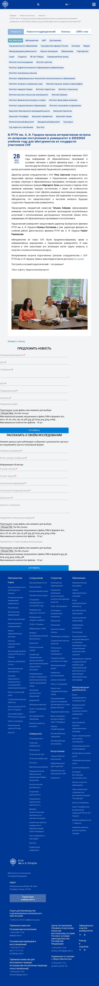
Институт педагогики (45, 89)
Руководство (34, 750)
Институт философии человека (63, 100)
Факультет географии (18, 116)
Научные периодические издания (14, 644)
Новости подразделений (41, 31)
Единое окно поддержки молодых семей (59, 691)
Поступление (77, 632)
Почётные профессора (38, 758)
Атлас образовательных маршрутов (79, 603)
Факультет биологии (62, 111)
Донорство (33, 643)
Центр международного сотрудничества (79, 698)
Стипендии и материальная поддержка (56, 613)
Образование (67, 51)
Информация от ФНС (37, 629)
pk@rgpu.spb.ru (16, 935)
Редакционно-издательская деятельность (35, 802)
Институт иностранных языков (23, 73)
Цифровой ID (34, 700)
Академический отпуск (60, 712)
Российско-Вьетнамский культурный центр (79, 775)
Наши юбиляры (35, 587)
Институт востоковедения (21, 62)
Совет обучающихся (59, 606)
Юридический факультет (49, 122)
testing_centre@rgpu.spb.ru (62, 951)
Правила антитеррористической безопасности (38, 636)
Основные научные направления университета (15, 600)
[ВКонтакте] (81, 935)
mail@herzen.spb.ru (32, 920)
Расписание (55, 625)
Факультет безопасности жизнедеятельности (29, 111)
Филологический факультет (21, 122)
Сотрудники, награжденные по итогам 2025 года (36, 603)
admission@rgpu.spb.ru (19, 975)
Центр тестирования (80, 803)
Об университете (36, 739)
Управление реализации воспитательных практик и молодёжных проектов (60, 596)
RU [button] (66, 4)
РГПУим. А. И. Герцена (27, 862)
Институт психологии (68, 89)
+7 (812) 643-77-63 (17, 972)
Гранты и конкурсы (15, 721)
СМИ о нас (82, 31)
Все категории (15, 40)
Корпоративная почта (38, 583)
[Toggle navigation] (94, 4)
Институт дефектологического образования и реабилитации (36, 67)
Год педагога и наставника (21, 127)
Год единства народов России (54, 46)
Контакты (33, 763)
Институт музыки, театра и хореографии (64, 84)
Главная (13, 16)
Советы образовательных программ (79, 593)
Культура (76, 46)
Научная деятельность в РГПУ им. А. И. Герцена (17, 590)
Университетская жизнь (58, 57)
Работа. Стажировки (59, 684)
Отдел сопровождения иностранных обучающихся (81, 739)
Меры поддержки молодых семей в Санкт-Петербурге (58, 719)
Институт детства (44, 62)
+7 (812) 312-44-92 (17, 920)
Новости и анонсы (27, 16)
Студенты (22, 57)
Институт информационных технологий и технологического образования (42, 78)
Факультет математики (42, 116)
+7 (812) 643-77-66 (17, 932)
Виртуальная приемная (38, 767)
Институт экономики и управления (65, 105)
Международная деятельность (23, 51)
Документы (55, 778)
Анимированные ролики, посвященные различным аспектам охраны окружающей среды (38, 680)
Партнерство (82, 51)
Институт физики (59, 95)
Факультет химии (64, 116)
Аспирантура (13, 608)
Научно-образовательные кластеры (15, 634)
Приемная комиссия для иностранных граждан (80, 830)
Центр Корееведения (80, 768)
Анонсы (65, 31)
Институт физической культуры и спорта (27, 100)
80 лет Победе (36, 57)
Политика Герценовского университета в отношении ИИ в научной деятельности (17, 682)
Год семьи (68, 122)
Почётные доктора (36, 754)
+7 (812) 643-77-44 (58, 948)
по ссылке (78, 259)
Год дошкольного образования (23, 46)
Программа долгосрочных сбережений (35, 693)
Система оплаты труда (38, 595)
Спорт (11, 57)
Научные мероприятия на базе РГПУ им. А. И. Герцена (17, 654)
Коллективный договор (38, 591)
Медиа (86, 46)
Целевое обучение (58, 680)
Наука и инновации (49, 51)
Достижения (55, 40)
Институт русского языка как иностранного (28, 95)
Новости (42, 16)
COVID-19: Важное (36, 624)
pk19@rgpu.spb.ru (17, 954)
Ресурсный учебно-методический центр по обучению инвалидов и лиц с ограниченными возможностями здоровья (80, 645)
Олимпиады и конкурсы (60, 636)
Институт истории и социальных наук (26, 84)
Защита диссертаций (16, 619)
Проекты (32, 843)
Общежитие (55, 621)
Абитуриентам (31, 40)
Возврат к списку (16, 341)
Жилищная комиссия (37, 705)
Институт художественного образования (27, 105)
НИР (44, 40)
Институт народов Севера (20, 89)
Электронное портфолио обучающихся (56, 651)
